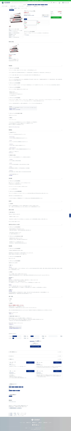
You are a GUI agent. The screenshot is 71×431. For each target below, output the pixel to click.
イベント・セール (22, 422)
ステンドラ (10, 170)
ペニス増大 (15, 414)
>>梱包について (11, 313)
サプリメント (15, 415)
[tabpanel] (16, 18)
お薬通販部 (12, 8)
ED (16, 390)
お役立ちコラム (28, 422)
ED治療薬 (15, 8)
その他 (18, 414)
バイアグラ (10, 159)
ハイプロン (46, 4)
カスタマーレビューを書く (35, 346)
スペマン (10, 140)
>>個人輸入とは (11, 324)
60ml (25, 19)
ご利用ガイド (40, 422)
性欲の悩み (14, 390)
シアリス (36, 4)
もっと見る (59, 359)
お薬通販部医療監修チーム (46, 16)
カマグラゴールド (30, 4)
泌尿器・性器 (10, 390)
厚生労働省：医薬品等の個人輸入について (15, 328)
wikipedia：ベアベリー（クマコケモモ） (15, 109)
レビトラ (10, 163)
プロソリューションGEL (12, 54)
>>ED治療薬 (10, 175)
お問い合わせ (45, 422)
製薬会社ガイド (34, 422)
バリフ (33, 4)
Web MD (10, 278)
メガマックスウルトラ (12, 147)
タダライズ (39, 4)
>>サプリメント (11, 152)
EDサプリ (19, 8)
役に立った (30, 362)
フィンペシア (42, 4)
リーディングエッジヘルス (12, 401)
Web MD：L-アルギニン (12, 108)
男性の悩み (18, 390)
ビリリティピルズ (11, 136)
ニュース (50, 422)
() (31, 15)
